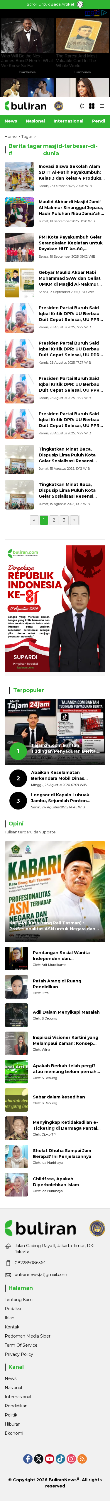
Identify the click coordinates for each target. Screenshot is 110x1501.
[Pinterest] (49, 1459)
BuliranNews (63, 1479)
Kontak (12, 1327)
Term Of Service (21, 1345)
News (10, 1378)
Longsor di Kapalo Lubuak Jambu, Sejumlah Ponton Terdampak (60, 798)
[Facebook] (28, 1459)
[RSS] (82, 1459)
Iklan (9, 1317)
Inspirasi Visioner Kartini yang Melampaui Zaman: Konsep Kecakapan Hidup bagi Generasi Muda (68, 1040)
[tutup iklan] (80, 4)
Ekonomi (14, 1433)
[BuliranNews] (34, 105)
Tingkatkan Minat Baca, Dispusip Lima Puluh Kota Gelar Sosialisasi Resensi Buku (67, 457)
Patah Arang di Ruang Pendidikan (57, 983)
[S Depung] (16, 1015)
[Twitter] (38, 1459)
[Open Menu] (91, 106)
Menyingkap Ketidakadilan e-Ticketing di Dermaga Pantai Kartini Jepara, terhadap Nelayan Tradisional (65, 1125)
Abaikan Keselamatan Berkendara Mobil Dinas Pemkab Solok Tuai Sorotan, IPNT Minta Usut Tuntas (63, 775)
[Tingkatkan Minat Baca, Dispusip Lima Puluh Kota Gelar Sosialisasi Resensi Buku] (19, 459)
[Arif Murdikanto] (16, 958)
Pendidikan (16, 1406)
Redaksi (13, 1308)
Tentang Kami (19, 1299)
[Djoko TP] (16, 1128)
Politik (11, 1415)
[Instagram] (71, 1459)
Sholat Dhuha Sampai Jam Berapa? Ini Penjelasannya (62, 1153)
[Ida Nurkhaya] (16, 1156)
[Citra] (16, 987)
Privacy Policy (19, 1354)
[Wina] (16, 1043)
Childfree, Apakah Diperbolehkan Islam (56, 1181)
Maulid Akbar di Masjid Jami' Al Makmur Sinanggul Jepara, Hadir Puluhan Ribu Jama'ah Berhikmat (71, 210)
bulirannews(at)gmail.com (41, 1274)
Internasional (18, 1396)
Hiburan (13, 1424)
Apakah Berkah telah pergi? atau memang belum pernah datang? (65, 1069)
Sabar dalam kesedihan (59, 1097)
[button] (81, 106)
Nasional (13, 1387)
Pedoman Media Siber (27, 1336)
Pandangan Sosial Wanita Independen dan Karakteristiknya (61, 955)
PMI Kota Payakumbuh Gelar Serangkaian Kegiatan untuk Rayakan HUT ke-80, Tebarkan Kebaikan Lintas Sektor (71, 248)
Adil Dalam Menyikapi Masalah (66, 1012)
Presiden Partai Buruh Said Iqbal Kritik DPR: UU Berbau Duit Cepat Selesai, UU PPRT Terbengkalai (71, 316)
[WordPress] (60, 1459)
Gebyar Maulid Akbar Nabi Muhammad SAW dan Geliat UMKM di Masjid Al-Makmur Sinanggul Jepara (70, 281)
